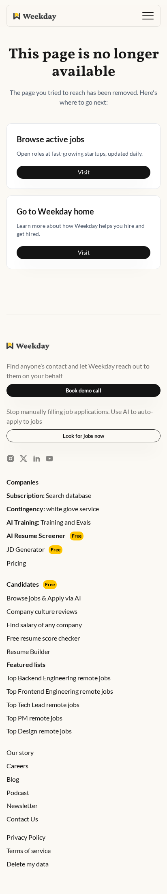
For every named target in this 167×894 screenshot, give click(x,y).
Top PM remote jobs (34, 718)
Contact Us (22, 819)
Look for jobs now (83, 436)
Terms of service (28, 850)
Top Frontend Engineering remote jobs (59, 691)
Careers (17, 766)
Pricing (16, 563)
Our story (20, 752)
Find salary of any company (44, 624)
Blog (12, 779)
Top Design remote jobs (39, 731)
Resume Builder (28, 651)
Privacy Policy (25, 837)
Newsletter (22, 805)
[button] (148, 16)
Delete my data (27, 864)
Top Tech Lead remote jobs (42, 704)
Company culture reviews (41, 611)
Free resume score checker (43, 638)
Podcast (17, 792)
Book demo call (83, 390)
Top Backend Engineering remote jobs (58, 678)
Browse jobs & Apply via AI (43, 598)
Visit (84, 172)
